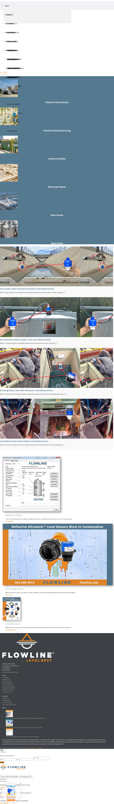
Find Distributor (6, 700)
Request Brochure (10, 630)
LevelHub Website (7, 683)
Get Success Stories (13, 77)
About (7, 6)
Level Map (5, 677)
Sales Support (4, 803)
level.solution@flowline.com (10, 672)
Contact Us (5, 698)
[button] (11, 793)
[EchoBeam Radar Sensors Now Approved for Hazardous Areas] (9, 722)
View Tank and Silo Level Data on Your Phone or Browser (22, 736)
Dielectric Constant (7, 690)
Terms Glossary (12, 131)
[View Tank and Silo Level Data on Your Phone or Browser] (9, 732)
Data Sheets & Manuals (9, 704)
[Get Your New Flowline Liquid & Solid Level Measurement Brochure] (9, 713)
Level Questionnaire (13, 104)
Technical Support (7, 702)
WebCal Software (7, 681)
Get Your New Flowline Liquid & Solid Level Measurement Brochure (25, 718)
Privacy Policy (31, 748)
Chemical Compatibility (8, 688)
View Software (9, 521)
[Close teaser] (21, 783)
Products (8, 14)
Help (2, 750)
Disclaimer (39, 748)
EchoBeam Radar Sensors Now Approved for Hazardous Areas (24, 727)
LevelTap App (6, 679)
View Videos (8, 595)
